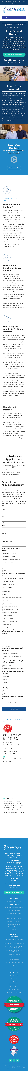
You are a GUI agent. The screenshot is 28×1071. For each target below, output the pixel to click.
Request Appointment (14, 901)
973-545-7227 (14, 879)
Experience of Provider (9, 604)
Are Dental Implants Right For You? (14, 940)
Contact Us (14, 978)
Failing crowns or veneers (10, 568)
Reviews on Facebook (14, 992)
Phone (4, 533)
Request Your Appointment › (14, 892)
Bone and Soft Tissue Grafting (14, 907)
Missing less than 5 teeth (9, 553)
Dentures (14, 965)
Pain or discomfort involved (10, 609)
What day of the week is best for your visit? (13, 672)
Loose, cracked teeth (8, 565)
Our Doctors (14, 975)
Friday (4, 691)
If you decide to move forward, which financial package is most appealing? (12, 648)
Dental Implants (14, 959)
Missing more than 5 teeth (10, 556)
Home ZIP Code (7, 541)
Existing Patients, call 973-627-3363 (14, 466)
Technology (14, 981)
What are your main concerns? (12, 598)
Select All (6, 676)
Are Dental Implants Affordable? (14, 943)
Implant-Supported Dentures (14, 962)
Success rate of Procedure (10, 606)
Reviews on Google (14, 989)
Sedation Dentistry (14, 927)
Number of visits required (10, 612)
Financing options (8, 618)
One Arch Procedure (8, 581)
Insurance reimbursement (10, 621)
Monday (5, 679)
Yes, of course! (7, 665)
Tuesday (5, 682)
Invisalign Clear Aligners (14, 918)
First (3, 516)
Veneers (14, 929)
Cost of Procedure (8, 601)
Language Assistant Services (7, 1067)
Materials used (7, 624)
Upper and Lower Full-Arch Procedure (13, 578)
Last (3, 522)
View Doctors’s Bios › (14, 167)
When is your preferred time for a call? (13, 697)
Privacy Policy (13, 1067)
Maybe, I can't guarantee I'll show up (13, 668)
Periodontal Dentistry (14, 921)
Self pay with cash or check (10, 653)
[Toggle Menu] (3, 17)
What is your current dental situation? (11, 549)
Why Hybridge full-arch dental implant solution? (14, 947)
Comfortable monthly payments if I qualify (12, 657)
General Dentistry (14, 916)
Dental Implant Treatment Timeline (14, 951)
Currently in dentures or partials (11, 559)
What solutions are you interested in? (13, 574)
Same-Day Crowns (8, 587)
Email (4, 525)
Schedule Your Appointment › (14, 54)
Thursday (5, 688)
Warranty (5, 627)
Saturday (5, 693)
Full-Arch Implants (14, 957)
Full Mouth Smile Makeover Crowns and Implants (12, 590)
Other (4, 570)
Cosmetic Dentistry (14, 910)
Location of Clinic (7, 615)
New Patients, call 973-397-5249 (14, 462)
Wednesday (6, 685)
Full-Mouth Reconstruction (14, 913)
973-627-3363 (14, 885)
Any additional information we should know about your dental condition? (12, 631)
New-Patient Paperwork (14, 986)
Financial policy (14, 984)
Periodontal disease (8, 562)
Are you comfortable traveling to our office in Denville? (14, 661)
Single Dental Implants (9, 584)
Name (4, 509)
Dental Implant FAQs (14, 954)
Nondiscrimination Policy (21, 1067)
